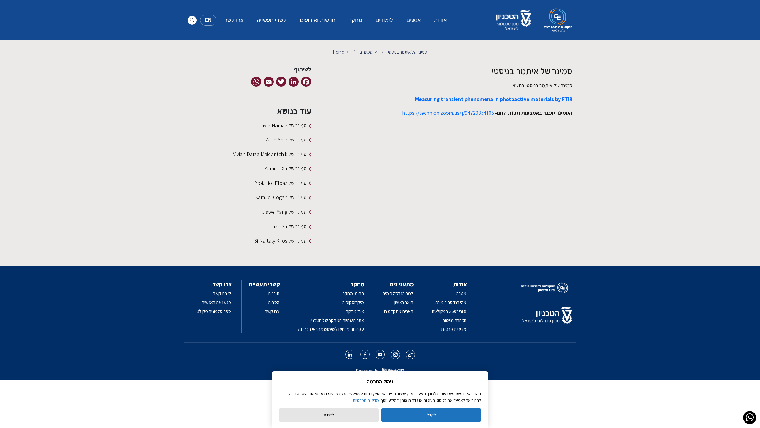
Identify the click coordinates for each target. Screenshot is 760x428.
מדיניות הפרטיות (366, 400)
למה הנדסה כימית (397, 293)
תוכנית (273, 293)
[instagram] (395, 354)
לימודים (384, 20)
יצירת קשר (222, 293)
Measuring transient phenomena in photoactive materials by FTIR (493, 99)
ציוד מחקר (355, 311)
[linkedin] (349, 354)
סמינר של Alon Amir (286, 139)
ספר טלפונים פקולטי (213, 311)
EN (208, 20)
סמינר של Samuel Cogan (281, 197)
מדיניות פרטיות (453, 329)
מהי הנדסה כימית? (450, 302)
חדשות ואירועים (317, 20)
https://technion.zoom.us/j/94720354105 (448, 112)
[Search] (192, 20)
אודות (440, 20)
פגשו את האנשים (216, 302)
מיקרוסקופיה (353, 302)
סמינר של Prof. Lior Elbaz (280, 183)
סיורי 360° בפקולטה (449, 311)
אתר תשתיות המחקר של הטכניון (337, 320)
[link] (749, 417)
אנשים (413, 20)
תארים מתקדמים (398, 311)
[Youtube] (380, 354)
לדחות (329, 415)
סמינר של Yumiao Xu (286, 168)
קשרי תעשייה (271, 20)
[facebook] (365, 354)
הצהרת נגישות (454, 320)
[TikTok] (410, 354)
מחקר (355, 20)
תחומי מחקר (353, 293)
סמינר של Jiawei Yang (284, 211)
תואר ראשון (403, 302)
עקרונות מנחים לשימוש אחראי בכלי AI (331, 329)
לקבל (431, 415)
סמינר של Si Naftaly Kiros (280, 240)
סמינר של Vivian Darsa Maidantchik (270, 154)
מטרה (461, 293)
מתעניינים (402, 284)
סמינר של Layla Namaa (283, 125)
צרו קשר (233, 20)
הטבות (273, 302)
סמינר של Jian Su (289, 226)
